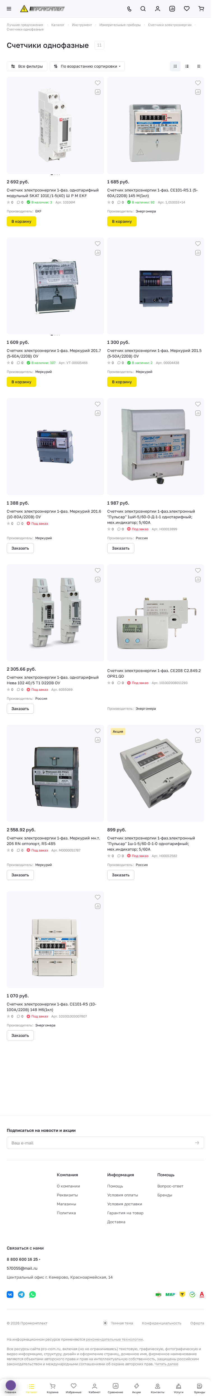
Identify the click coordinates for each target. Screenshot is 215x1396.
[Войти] (157, 8)
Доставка (116, 1221)
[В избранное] (98, 83)
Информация (120, 1174)
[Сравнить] (98, 92)
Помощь (115, 1186)
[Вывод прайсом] (198, 66)
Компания (67, 1174)
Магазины (66, 1203)
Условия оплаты (122, 1194)
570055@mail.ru (22, 1268)
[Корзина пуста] (201, 8)
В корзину (21, 221)
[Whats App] (32, 1294)
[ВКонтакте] (10, 1294)
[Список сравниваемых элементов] (172, 8)
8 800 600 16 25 (22, 1259)
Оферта (197, 1323)
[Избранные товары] (187, 8)
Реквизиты (67, 1194)
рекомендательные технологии (114, 1339)
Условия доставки (124, 1203)
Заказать (20, 548)
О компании (68, 1186)
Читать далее (166, 1364)
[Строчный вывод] (187, 66)
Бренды (164, 1194)
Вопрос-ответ (170, 1186)
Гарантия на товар (125, 1212)
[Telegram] (21, 1294)
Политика (66, 1212)
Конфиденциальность (161, 1323)
